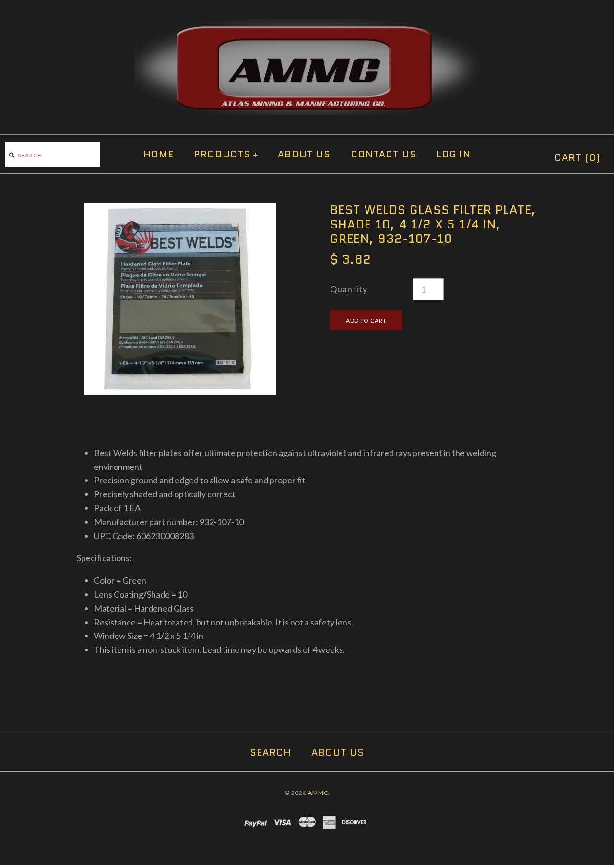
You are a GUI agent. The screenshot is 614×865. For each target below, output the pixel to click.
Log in (454, 154)
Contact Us (383, 154)
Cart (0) (578, 157)
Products (226, 154)
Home (158, 154)
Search (270, 752)
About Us (304, 154)
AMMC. (319, 792)
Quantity (348, 289)
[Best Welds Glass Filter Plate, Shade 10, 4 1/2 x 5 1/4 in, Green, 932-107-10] (180, 209)
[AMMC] (307, 26)
